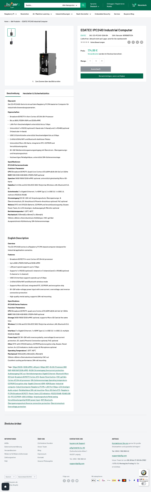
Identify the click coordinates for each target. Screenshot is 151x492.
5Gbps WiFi (44, 367)
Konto (109, 6)
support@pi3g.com (77, 463)
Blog (39, 450)
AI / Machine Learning (41, 14)
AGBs (6, 443)
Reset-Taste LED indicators (39, 393)
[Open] (5, 486)
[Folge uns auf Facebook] (64, 480)
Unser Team (42, 447)
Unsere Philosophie (45, 461)
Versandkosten (93, 54)
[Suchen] (83, 5)
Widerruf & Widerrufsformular (16, 454)
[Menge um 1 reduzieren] (90, 61)
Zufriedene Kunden (45, 443)
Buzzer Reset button (48, 377)
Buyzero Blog (129, 14)
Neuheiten (25, 14)
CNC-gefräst (61, 377)
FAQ (5, 461)
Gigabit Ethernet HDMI (36, 383)
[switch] (143, 483)
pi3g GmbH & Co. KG (77, 448)
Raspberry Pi (9, 14)
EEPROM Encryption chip (17, 383)
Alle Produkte (15, 21)
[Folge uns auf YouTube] (76, 480)
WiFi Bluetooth (47, 400)
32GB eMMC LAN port (31, 367)
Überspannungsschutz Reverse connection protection (29, 403)
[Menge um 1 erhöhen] (102, 61)
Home (6, 21)
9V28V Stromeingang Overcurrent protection (46, 370)
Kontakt (41, 457)
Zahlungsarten (10, 457)
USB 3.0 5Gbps (27, 397)
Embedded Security (102, 14)
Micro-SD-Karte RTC (52, 390)
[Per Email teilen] (141, 42)
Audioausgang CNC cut (17, 373)
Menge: (83, 61)
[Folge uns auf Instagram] (72, 480)
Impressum (42, 454)
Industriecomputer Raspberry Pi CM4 (30, 387)
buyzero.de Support (77, 443)
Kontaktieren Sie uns (120, 443)
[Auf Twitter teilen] (137, 42)
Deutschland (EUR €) (25, 477)
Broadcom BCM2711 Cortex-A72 (27, 377)
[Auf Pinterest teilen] (133, 42)
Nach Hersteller (82, 14)
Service (117, 14)
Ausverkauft (95, 69)
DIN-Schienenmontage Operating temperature (49, 380)
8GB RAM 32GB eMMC (20, 370)
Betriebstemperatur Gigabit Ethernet (40, 373)
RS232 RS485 (56, 393)
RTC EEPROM (16, 397)
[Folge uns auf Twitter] (68, 480)
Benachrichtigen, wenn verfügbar (112, 76)
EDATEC (83, 35)
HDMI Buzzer (50, 383)
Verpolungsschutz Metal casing (46, 397)
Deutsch (8, 477)
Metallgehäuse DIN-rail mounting (31, 390)
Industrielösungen (63, 14)
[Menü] (147, 470)
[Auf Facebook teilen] (129, 42)
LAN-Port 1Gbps (51, 387)
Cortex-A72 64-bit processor (19, 380)
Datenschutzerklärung (13, 447)
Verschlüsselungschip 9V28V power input (24, 400)
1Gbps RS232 (18, 367)
